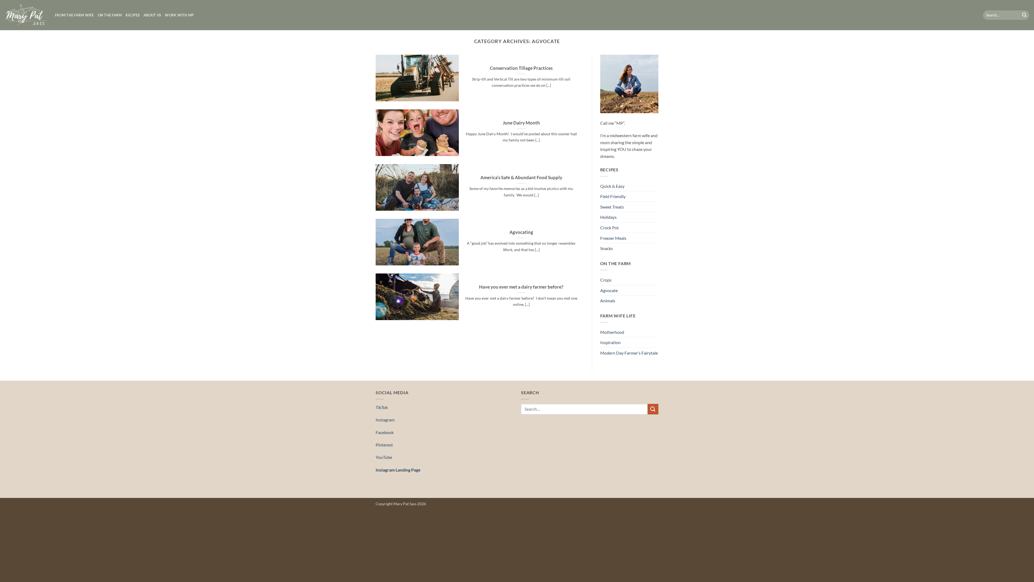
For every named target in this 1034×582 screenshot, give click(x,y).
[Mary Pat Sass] (25, 15)
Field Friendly (613, 196)
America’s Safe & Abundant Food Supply (521, 177)
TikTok (382, 407)
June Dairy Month (521, 123)
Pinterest (384, 444)
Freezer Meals (613, 238)
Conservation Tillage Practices (521, 68)
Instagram (385, 419)
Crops (606, 279)
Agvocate (609, 290)
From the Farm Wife (74, 15)
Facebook (385, 432)
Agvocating (521, 232)
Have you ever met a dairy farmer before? (521, 287)
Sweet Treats (612, 206)
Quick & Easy (612, 186)
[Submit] (1024, 15)
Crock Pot (609, 227)
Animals (607, 300)
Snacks (606, 248)
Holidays (608, 217)
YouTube (384, 457)
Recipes (132, 15)
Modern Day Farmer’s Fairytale (629, 352)
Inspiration (610, 342)
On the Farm (110, 15)
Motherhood (612, 332)
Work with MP (179, 15)
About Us (152, 15)
